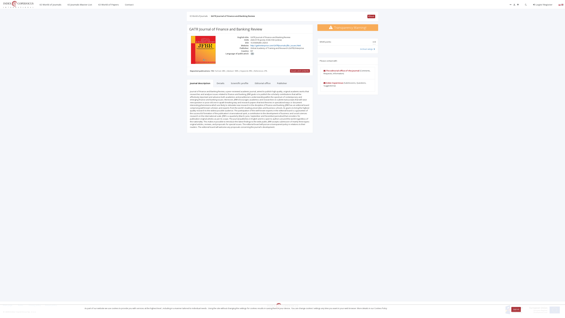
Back (372, 16)
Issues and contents (300, 70)
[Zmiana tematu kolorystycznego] (526, 4)
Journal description (200, 83)
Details (220, 83)
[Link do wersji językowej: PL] (559, 4)
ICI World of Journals (199, 16)
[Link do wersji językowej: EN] (562, 4)
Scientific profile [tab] (239, 83)
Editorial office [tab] (263, 83)
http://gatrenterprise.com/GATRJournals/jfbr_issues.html (275, 45)
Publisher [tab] (282, 83)
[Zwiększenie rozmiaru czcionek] (519, 4)
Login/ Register (544, 4)
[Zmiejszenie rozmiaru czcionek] (509, 4)
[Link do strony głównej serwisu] (18, 4)
